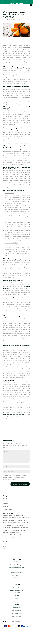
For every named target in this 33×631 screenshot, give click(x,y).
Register (16, 562)
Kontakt (16, 595)
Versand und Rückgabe (16, 565)
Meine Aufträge (16, 610)
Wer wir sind (16, 587)
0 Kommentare (25, 20)
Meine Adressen (16, 616)
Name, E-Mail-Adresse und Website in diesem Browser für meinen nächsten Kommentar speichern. (14, 478)
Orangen (5, 503)
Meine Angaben (16, 613)
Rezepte (5, 506)
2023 (4, 549)
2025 (4, 543)
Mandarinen (6, 501)
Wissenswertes (17, 20)
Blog (16, 598)
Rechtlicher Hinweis (16, 573)
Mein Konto (16, 607)
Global (11, 20)
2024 (4, 546)
